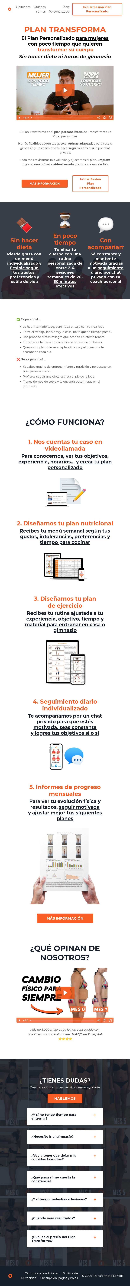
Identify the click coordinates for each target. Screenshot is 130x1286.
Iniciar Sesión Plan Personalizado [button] (97, 9)
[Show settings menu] (104, 117)
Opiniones (23, 7)
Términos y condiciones (42, 1273)
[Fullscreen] (110, 117)
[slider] (62, 117)
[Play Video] (19, 117)
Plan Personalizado (59, 9)
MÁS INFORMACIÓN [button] (45, 183)
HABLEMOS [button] (65, 1098)
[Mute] (98, 117)
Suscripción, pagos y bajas (59, 1278)
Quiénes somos (40, 9)
